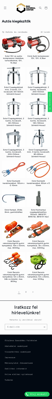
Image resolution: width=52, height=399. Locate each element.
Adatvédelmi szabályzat (16, 346)
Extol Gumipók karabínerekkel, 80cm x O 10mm (38, 183)
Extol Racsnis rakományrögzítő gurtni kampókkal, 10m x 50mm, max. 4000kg (13, 244)
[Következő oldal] (33, 292)
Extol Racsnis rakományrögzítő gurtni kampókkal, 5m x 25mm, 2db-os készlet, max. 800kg (14, 276)
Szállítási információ (16, 369)
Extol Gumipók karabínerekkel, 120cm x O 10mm (13, 183)
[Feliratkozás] (44, 327)
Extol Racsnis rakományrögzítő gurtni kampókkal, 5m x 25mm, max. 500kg (38, 275)
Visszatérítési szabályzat (18, 352)
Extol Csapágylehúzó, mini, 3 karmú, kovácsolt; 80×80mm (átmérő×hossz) (38, 153)
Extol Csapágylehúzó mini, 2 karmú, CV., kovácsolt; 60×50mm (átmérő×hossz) (13, 90)
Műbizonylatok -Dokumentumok (19, 363)
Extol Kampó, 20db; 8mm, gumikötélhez (14, 211)
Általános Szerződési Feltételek (21, 340)
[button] (5, 8)
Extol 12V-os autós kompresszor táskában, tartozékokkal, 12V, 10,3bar (13, 59)
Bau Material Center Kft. (30, 397)
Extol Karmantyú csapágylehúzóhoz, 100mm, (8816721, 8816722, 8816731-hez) (38, 213)
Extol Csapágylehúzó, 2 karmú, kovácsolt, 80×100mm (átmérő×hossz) (13, 121)
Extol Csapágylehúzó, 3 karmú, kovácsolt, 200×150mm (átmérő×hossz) (13, 153)
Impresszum (10, 357)
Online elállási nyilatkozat (19, 374)
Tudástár (9, 380)
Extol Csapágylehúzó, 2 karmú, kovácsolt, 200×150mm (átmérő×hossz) (38, 90)
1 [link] (19, 292)
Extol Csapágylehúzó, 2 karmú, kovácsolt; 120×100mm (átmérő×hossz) (38, 121)
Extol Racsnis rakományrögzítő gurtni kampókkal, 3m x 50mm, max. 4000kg (38, 244)
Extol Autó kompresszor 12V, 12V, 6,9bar (38, 57)
